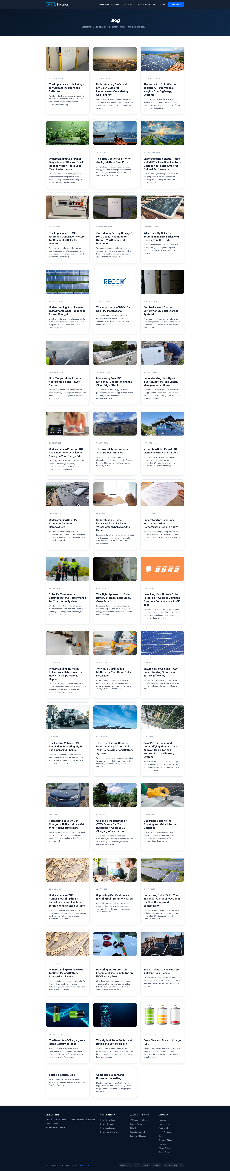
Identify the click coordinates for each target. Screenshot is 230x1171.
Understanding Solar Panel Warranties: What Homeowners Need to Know (161, 523)
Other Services (143, 4)
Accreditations (164, 1124)
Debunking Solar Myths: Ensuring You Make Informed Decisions (161, 824)
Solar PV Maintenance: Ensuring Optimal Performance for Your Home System (67, 598)
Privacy (80, 1165)
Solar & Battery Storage (109, 4)
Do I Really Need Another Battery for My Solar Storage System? (161, 311)
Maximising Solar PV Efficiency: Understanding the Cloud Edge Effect (114, 382)
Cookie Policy (164, 1152)
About (162, 4)
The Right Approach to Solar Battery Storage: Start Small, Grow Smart (113, 598)
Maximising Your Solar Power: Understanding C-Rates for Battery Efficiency (162, 672)
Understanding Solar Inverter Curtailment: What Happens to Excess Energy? (67, 311)
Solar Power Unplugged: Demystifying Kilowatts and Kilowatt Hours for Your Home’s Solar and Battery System (160, 750)
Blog (155, 4)
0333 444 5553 (52, 1124)
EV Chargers (128, 4)
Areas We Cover (165, 1132)
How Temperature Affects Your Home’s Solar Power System (65, 382)
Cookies (88, 1165)
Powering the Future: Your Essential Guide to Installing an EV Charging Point (114, 973)
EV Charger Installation (139, 1120)
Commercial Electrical (138, 1136)
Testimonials (164, 1128)
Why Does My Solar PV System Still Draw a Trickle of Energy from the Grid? (161, 237)
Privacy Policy (164, 1148)
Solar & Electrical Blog (62, 1074)
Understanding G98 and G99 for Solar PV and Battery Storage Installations (66, 973)
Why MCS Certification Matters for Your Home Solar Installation (113, 672)
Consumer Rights (165, 1140)
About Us (162, 1120)
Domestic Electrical (137, 1132)
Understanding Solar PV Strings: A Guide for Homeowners (63, 523)
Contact (162, 1136)
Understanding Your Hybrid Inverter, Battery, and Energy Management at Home (161, 382)
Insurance (162, 1144)
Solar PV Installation (108, 1120)
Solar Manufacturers (108, 1128)
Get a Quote (176, 4)
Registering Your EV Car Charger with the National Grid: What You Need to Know (67, 824)
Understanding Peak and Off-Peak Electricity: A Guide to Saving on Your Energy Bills (66, 453)
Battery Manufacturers (109, 1132)
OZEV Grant (134, 1128)
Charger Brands (136, 1124)
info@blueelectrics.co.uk (56, 1127)
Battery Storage (106, 1124)
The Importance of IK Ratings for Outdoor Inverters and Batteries (66, 88)
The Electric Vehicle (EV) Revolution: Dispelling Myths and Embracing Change (66, 747)
